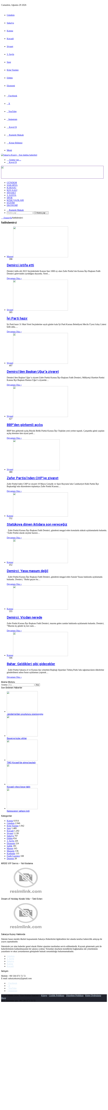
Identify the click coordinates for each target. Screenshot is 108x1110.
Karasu (10, 31)
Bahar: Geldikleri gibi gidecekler (31, 664)
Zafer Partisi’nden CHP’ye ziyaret (32, 478)
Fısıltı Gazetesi (13, 856)
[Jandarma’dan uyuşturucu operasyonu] (22, 711)
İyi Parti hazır (17, 318)
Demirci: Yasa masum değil (27, 571)
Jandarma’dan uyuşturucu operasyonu (25, 714)
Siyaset (10, 46)
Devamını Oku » (14, 278)
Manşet (10, 848)
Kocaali (10, 38)
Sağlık (9, 846)
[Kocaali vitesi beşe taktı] (22, 784)
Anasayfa (7, 218)
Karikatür (11, 853)
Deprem (10, 858)
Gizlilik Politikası (56, 995)
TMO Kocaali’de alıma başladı (21, 762)
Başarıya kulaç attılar (17, 738)
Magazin (10, 851)
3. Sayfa (10, 54)
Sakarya (10, 23)
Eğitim (10, 78)
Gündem (10, 15)
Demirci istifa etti (20, 265)
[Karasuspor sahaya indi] (22, 808)
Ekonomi (11, 85)
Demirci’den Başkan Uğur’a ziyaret (33, 372)
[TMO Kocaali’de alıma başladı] (22, 760)
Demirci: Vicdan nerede (24, 617)
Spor (9, 62)
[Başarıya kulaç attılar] (22, 735)
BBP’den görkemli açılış (25, 425)
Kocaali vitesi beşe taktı (18, 786)
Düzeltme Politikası (75, 995)
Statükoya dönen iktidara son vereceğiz (37, 524)
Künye (44, 995)
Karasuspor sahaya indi (18, 811)
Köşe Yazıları (13, 70)
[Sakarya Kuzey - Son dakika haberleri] (19, 155)
